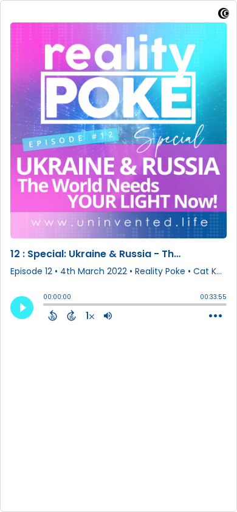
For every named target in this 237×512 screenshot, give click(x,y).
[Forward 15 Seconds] (71, 315)
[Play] (21, 307)
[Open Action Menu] (215, 316)
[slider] (46, 306)
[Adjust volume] (108, 315)
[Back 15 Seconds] (52, 315)
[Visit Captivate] (223, 15)
